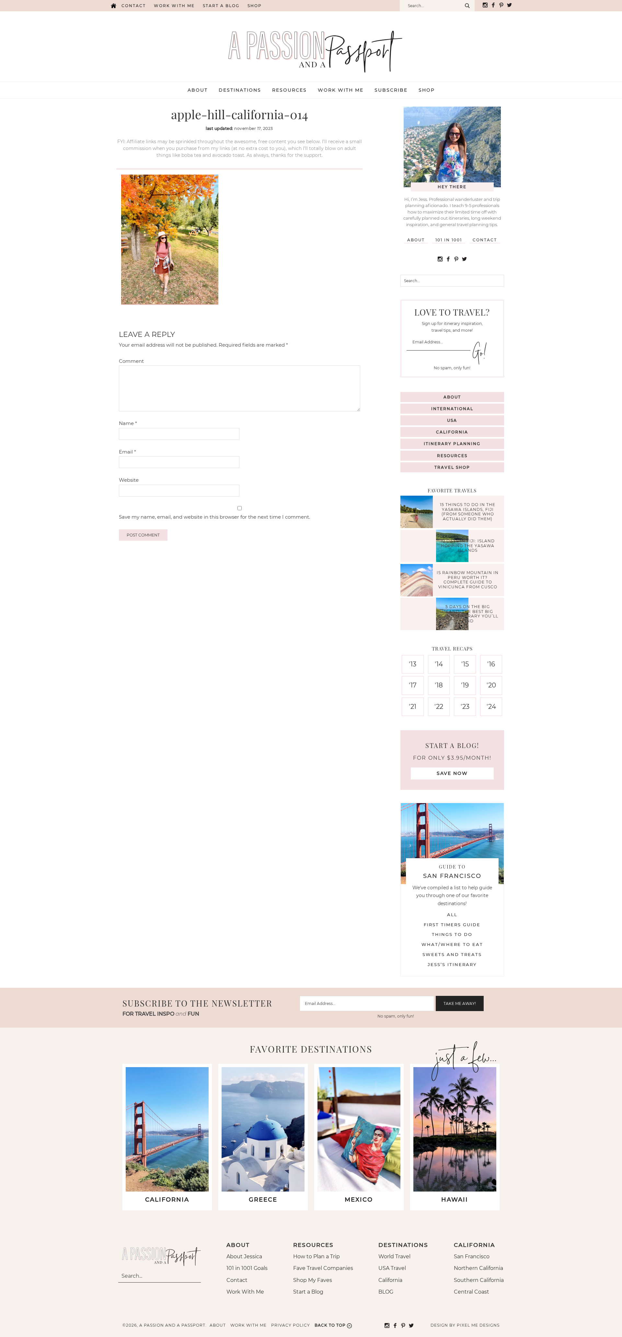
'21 (412, 706)
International (452, 408)
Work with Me (174, 5)
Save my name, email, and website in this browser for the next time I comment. (214, 517)
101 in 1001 (448, 239)
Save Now (452, 773)
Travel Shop (452, 467)
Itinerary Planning (452, 443)
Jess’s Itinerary (452, 964)
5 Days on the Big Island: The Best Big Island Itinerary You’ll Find (467, 614)
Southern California (479, 1280)
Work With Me (245, 1292)
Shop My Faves (312, 1280)
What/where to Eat (452, 944)
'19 (465, 685)
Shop (255, 5)
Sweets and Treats (452, 954)
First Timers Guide (452, 924)
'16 (491, 664)
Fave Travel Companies (323, 1268)
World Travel (394, 1256)
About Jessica (244, 1256)
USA (452, 420)
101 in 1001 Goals (247, 1268)
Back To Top (330, 1325)
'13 (412, 664)
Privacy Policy (290, 1325)
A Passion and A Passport (311, 45)
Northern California (478, 1268)
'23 (465, 706)
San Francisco (472, 1256)
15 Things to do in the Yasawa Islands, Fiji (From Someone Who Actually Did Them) (467, 511)
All (452, 914)
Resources (452, 455)
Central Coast (471, 1292)
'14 (439, 664)
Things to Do (452, 934)
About (416, 239)
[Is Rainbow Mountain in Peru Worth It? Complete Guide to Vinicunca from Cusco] (418, 581)
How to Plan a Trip (316, 1256)
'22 (438, 706)
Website (129, 480)
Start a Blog (221, 5)
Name (128, 423)
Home (113, 5)
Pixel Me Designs (478, 1325)
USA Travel (392, 1268)
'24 (491, 706)
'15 (465, 664)
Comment (131, 361)
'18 (439, 685)
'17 (413, 685)
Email (127, 452)
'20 (491, 685)
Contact (133, 5)
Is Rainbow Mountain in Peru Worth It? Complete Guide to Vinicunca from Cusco (468, 580)
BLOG (385, 1292)
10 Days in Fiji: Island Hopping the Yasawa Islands (468, 546)
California (452, 432)
